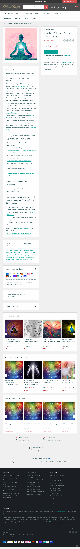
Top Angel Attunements (33, 486)
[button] (6, 334)
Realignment (16, 259)
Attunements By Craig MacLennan (24, 250)
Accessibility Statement (57, 485)
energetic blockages (11, 113)
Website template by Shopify (10, 537)
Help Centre (53, 501)
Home (4, 23)
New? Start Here (8, 13)
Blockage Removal (11, 252)
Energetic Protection (11, 257)
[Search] (46, 7)
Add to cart (51, 52)
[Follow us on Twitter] (73, 532)
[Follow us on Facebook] (70, 532)
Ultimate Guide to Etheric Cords (10, 483)
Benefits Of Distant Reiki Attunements (10, 496)
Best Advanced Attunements (35, 480)
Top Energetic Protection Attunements (34, 476)
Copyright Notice (55, 493)
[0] (76, 7)
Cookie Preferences (55, 480)
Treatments (57, 13)
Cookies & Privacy (55, 488)
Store (30, 259)
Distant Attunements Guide (11, 475)
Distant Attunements (23, 252)
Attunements (46, 13)
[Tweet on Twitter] (70, 40)
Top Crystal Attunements (34, 494)
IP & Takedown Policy (56, 495)
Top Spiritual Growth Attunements (33, 483)
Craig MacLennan (49, 40)
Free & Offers (7, 18)
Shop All (18, 13)
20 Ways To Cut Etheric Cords (11, 493)
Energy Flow (21, 257)
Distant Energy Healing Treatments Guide (10, 478)
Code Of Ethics (54, 498)
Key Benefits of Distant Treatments (9, 490)
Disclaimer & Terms (55, 490)
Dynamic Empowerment (21, 86)
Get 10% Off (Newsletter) (57, 475)
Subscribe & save (70, 1)
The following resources (60, 511)
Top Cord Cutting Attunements (35, 491)
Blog (26, 18)
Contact (34, 18)
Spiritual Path (24, 259)
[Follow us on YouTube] (76, 532)
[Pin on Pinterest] (67, 40)
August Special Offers (40, 1)
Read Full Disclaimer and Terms (59, 522)
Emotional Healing (20, 255)
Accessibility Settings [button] (56, 478)
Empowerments (31, 255)
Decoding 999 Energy (9, 486)
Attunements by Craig (31, 13)
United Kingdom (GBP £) (10, 529)
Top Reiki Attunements (33, 489)
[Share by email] (73, 40)
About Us (18, 18)
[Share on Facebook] (64, 40)
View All (24, 357)
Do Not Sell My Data (56, 483)
